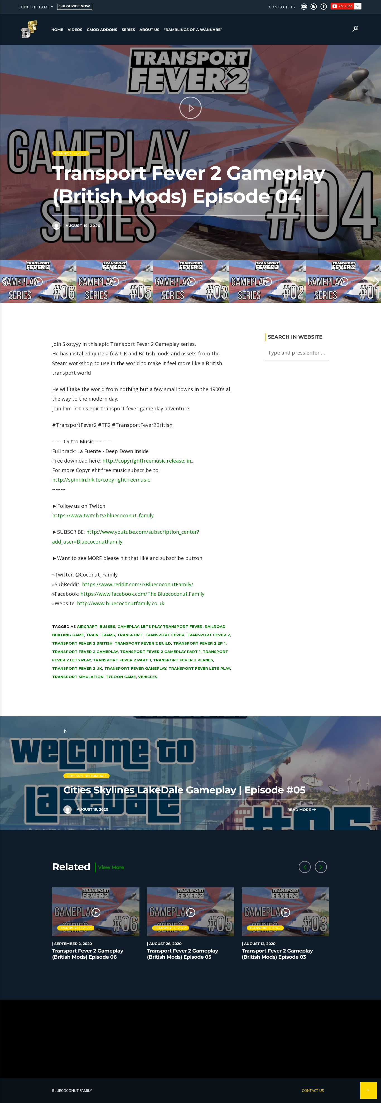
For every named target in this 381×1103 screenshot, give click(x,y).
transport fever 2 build (143, 643)
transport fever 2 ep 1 (199, 643)
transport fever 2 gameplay (85, 651)
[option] (38, 281)
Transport (130, 635)
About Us (149, 30)
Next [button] (377, 281)
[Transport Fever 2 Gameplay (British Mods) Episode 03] (191, 281)
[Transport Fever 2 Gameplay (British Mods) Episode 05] (114, 281)
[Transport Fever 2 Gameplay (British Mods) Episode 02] (267, 281)
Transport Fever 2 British (82, 643)
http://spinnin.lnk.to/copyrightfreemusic (101, 479)
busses (107, 626)
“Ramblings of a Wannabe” (193, 30)
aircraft (87, 626)
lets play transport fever (171, 626)
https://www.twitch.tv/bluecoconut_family (103, 515)
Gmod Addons (102, 30)
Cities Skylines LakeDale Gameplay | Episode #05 (184, 790)
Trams (108, 635)
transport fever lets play (199, 668)
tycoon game (121, 676)
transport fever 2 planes (183, 660)
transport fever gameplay (135, 668)
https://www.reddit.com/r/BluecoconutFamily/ (137, 584)
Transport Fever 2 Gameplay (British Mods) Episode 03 (277, 954)
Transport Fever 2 (70, 153)
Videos (75, 30)
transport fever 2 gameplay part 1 (160, 651)
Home (57, 30)
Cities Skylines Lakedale (86, 776)
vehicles (147, 676)
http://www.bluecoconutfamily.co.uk (120, 603)
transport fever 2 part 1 (122, 660)
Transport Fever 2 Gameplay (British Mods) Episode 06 (87, 954)
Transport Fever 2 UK (77, 668)
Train (92, 635)
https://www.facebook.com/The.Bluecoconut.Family (142, 593)
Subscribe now (74, 6)
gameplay (128, 626)
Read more (299, 810)
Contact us (282, 6)
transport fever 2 (208, 635)
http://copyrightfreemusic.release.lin (146, 460)
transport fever (164, 635)
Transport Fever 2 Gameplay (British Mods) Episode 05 (182, 954)
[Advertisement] (190, 1039)
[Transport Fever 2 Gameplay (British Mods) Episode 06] (38, 281)
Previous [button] (4, 281)
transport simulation (77, 676)
